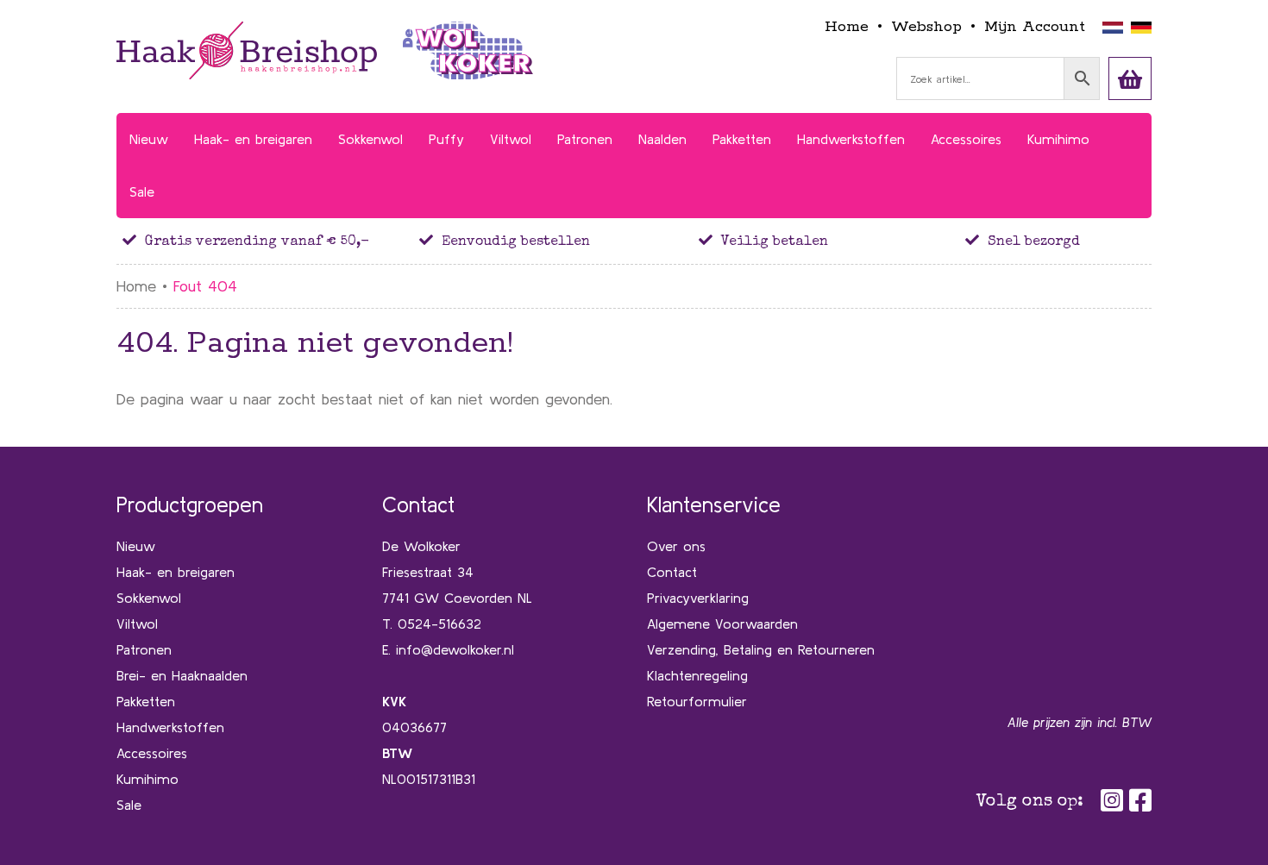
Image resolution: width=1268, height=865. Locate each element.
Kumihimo (147, 779)
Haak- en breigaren (175, 572)
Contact (672, 572)
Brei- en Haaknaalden (182, 675)
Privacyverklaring (698, 597)
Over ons (676, 546)
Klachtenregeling (697, 675)
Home (847, 26)
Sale (128, 804)
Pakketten (145, 701)
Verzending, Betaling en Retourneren (761, 649)
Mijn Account (1034, 26)
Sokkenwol (148, 597)
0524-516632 (439, 623)
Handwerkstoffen (170, 727)
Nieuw (135, 546)
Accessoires (151, 753)
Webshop (926, 26)
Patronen (144, 649)
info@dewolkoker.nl (455, 649)
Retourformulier (697, 701)
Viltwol (137, 623)
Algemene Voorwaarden (722, 623)
